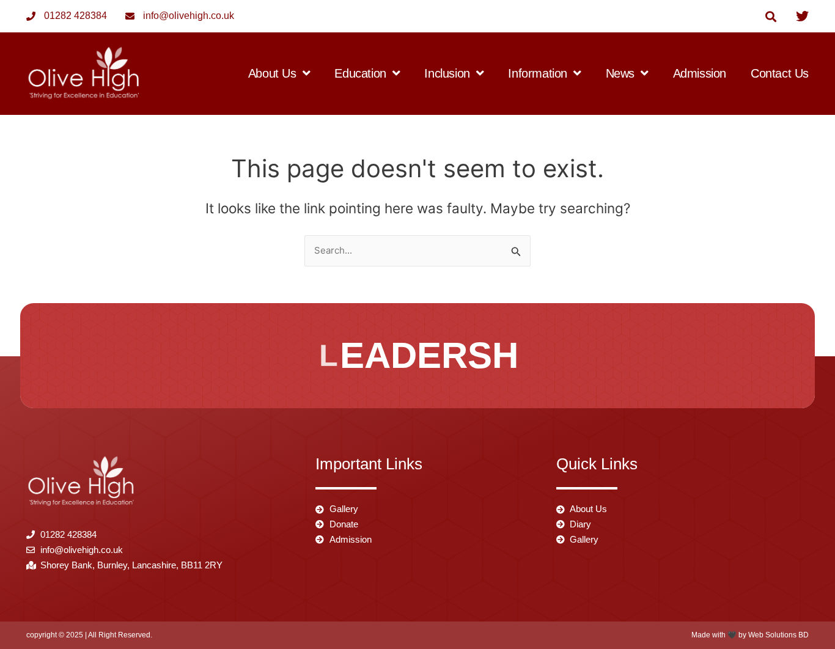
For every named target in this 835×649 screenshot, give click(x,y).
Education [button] (360, 73)
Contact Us (780, 73)
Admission (699, 73)
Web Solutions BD (778, 635)
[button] (770, 16)
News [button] (620, 73)
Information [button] (537, 73)
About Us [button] (272, 73)
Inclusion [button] (446, 73)
